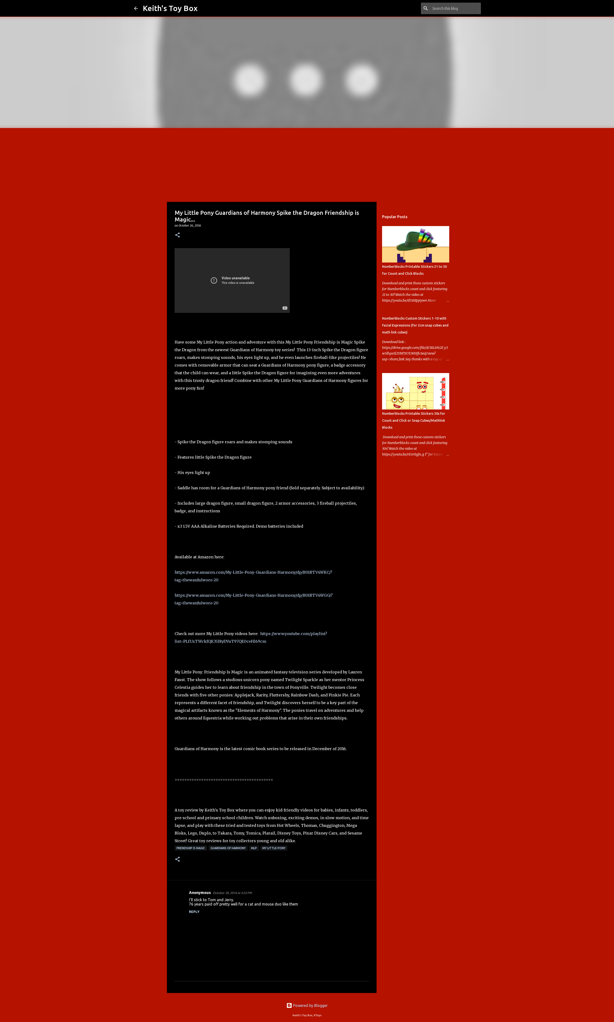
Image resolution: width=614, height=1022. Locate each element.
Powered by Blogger (310, 1005)
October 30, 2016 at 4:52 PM (232, 892)
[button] (177, 235)
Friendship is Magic (191, 848)
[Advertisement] (307, 164)
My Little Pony (273, 848)
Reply (194, 912)
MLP (254, 848)
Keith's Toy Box (170, 8)
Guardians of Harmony (228, 848)
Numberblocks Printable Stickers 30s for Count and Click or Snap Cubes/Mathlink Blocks (413, 420)
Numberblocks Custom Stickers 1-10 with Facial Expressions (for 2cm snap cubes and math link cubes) (415, 325)
